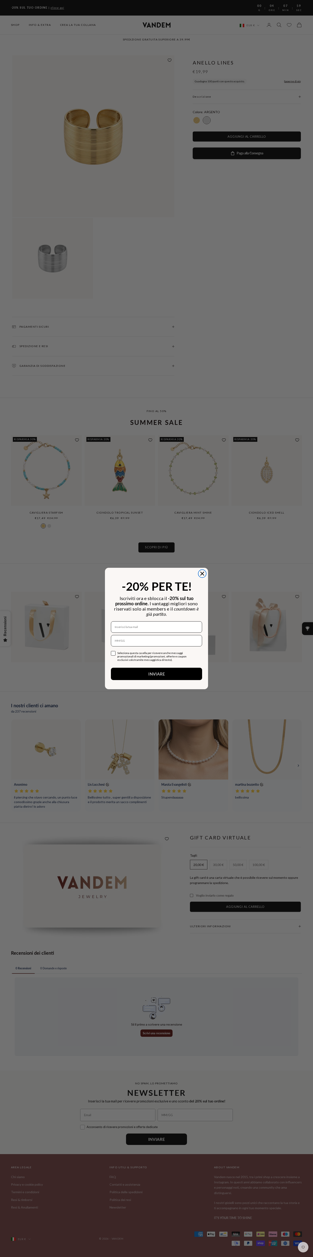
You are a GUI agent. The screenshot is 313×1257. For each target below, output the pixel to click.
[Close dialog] (202, 574)
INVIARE (156, 673)
